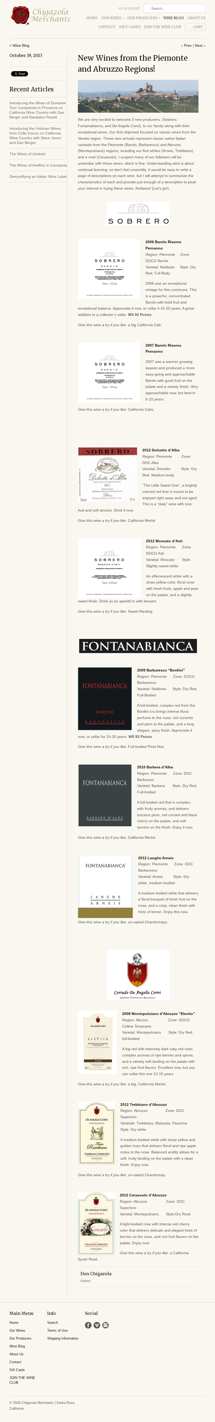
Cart (198, 27)
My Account (129, 9)
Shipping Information (62, 1338)
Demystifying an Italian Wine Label (38, 176)
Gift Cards (130, 27)
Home (92, 18)
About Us (196, 18)
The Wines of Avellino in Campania (38, 165)
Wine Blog (173, 18)
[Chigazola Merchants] (40, 16)
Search (52, 1323)
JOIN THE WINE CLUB (162, 27)
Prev (188, 45)
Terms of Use (57, 1330)
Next (198, 45)
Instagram (105, 1325)
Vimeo (97, 1325)
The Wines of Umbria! (27, 154)
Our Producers (143, 18)
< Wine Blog (19, 45)
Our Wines (112, 18)
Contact (106, 27)
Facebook (88, 1325)
